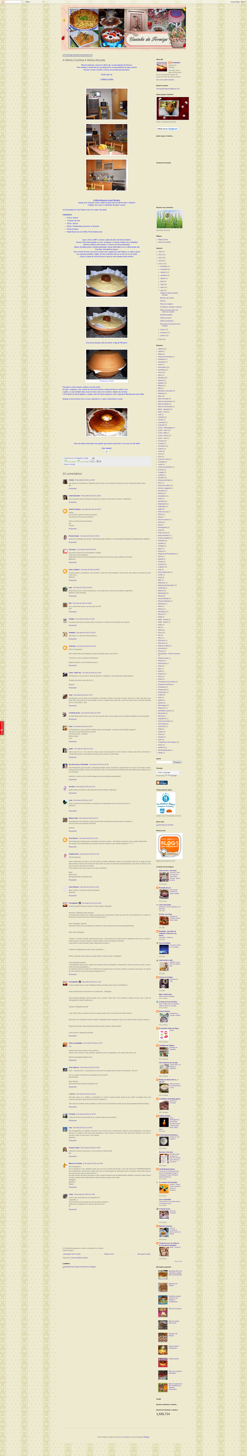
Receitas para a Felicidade (78, 764)
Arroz (160, 372)
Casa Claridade (164, 943)
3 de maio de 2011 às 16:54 (91, 903)
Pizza (160, 676)
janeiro (163, 335)
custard (160, 475)
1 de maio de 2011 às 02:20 (91, 509)
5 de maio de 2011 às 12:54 (86, 1094)
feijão (160, 509)
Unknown (72, 646)
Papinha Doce (74, 854)
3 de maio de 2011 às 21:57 (93, 1043)
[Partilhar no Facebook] (97, 461)
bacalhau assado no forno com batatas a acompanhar (175, 1299)
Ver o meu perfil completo (165, 80)
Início (160, 556)
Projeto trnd (162, 690)
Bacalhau (161, 378)
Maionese (161, 583)
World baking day (164, 750)
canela (160, 420)
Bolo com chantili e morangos (175, 1372)
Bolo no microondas (165, 406)
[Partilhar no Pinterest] (100, 461)
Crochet (161, 470)
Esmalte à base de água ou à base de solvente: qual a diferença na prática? (175, 1157)
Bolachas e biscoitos (165, 391)
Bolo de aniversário (165, 401)
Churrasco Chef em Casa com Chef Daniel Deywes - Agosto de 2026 (175, 876)
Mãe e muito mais (165, 994)
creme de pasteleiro (165, 467)
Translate (173, 776)
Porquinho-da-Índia (165, 684)
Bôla (159, 388)
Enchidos (161, 501)
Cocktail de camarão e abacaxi (171, 307)
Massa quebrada (164, 601)
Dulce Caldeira (74, 570)
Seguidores (162, 718)
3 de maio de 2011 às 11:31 (88, 838)
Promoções (162, 692)
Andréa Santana (75, 509)
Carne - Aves (162, 430)
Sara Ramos (73, 838)
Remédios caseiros (165, 711)
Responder (73, 488)
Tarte (160, 734)
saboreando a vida (166, 960)
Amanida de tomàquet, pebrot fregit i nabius (175, 918)
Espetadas (162, 506)
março (162, 329)
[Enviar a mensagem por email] (90, 461)
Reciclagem (162, 705)
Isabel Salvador (74, 496)
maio (162, 287)
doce (160, 483)
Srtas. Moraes (74, 1067)
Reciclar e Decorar (166, 1152)
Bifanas (161, 385)
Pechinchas (162, 663)
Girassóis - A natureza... (166, 937)
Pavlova (161, 661)
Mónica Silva (73, 818)
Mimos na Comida (75, 1163)
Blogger (146, 1437)
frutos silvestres (163, 535)
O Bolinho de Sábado (166, 1045)
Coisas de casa (163, 459)
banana (161, 380)
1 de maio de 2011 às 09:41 (82, 587)
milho (160, 606)
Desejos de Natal (164, 480)
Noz (159, 627)
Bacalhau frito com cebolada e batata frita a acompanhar (175, 1273)
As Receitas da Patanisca (168, 1135)
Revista (161, 716)
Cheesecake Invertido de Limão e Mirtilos (174, 891)
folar (159, 525)
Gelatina (161, 546)
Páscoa (162, 301)
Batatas (161, 383)
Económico (162, 496)
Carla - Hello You (75, 673)
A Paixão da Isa (74, 713)
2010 (161, 339)
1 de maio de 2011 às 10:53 (85, 633)
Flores (160, 522)
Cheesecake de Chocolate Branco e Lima (175, 1085)
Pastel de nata (163, 658)
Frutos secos (162, 533)
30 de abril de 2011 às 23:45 (85, 480)
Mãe (159, 580)
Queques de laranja (173, 1334)
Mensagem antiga (144, 1254)
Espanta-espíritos (166, 315)
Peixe (160, 666)
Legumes (161, 567)
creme (160, 464)
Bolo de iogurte (163, 404)
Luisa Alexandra (165, 905)
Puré (160, 697)
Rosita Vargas (74, 536)
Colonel (127, 1437)
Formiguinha (73, 903)
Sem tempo (162, 724)
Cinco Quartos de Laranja (168, 1063)
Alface (160, 354)
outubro (163, 272)
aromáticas (162, 370)
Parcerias (161, 648)
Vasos (160, 745)
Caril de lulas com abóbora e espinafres (175, 1066)
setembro (163, 275)
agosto (163, 278)
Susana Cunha (74, 1148)
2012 (161, 261)
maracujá (161, 588)
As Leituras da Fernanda (168, 1182)
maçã (160, 577)
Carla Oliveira (74, 887)
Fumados (161, 541)
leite (159, 570)
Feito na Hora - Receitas (168, 871)
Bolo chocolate (163, 399)
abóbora (161, 349)
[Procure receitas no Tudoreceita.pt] (164, 825)
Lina (70, 1128)
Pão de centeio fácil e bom (174, 1322)
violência (161, 747)
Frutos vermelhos (164, 538)
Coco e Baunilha (165, 1199)
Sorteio (160, 732)
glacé (160, 549)
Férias (160, 514)
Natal (160, 617)
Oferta (160, 630)
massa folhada (163, 598)
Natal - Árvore (163, 622)
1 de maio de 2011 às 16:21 (83, 749)
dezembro (164, 266)
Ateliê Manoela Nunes (167, 1169)
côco (160, 456)
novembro (164, 269)
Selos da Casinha (164, 242)
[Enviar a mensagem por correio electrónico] (92, 458)
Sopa (160, 729)
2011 (161, 264)
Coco (160, 454)
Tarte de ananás (165, 318)
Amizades (161, 362)
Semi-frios (161, 726)
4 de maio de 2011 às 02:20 (89, 1067)
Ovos (160, 633)
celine (71, 1194)
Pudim (160, 695)
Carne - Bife (162, 433)
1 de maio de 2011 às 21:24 (98, 764)
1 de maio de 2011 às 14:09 (90, 713)
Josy (70, 695)
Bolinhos (161, 393)
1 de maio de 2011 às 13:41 (83, 695)
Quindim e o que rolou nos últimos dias (175, 964)
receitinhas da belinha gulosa (169, 1099)
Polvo (160, 679)
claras (160, 451)
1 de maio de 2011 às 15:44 (82, 726)
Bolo (159, 396)
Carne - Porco (163, 435)
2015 (161, 252)
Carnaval (161, 425)
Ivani (70, 726)
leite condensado (164, 572)
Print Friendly (72, 462)
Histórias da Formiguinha (167, 554)
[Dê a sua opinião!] (93, 461)
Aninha (71, 480)
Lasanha (161, 564)
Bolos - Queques (164, 409)
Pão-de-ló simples (166, 304)
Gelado (160, 543)
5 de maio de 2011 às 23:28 (82, 1128)
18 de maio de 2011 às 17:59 (84, 1194)
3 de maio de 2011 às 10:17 (88, 818)
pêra (159, 669)
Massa (160, 596)
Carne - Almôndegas (165, 428)
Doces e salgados (164, 488)
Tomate (160, 737)
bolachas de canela (173, 1284)
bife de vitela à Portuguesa (174, 1347)
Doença (161, 493)
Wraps (160, 753)
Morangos (161, 612)
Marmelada (162, 593)
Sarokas (72, 787)
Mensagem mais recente (72, 1254)
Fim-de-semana (163, 520)
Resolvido (161, 713)
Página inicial (109, 1254)
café (159, 414)
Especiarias (162, 504)
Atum (160, 375)
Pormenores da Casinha (166, 682)
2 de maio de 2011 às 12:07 (83, 800)
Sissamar (72, 549)
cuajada (161, 472)
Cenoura (161, 441)
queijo (160, 700)
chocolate (161, 446)
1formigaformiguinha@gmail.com (168, 89)
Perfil (160, 671)
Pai (159, 635)
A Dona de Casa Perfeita (168, 1002)
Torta (160, 740)
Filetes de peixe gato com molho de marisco (169, 311)
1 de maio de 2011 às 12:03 (86, 646)
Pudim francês (174, 1359)
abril (162, 290)
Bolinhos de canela (167, 298)
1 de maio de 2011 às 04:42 (89, 536)
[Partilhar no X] (95, 461)
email (160, 499)
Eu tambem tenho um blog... (169, 1028)
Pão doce (161, 640)
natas (160, 625)
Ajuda (160, 351)
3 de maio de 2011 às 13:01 (89, 887)
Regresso (161, 708)
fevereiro (163, 333)
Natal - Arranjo (163, 619)
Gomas (160, 551)
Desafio (72, 464)
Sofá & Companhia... (167, 321)
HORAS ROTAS (164, 1116)
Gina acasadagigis (75, 1043)
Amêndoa (161, 359)
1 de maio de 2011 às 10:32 (85, 619)
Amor (160, 364)
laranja (160, 562)
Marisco (161, 591)
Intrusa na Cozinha (166, 977)
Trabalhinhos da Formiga (167, 742)
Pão (159, 638)
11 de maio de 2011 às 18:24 (90, 1148)
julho (162, 281)
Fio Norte (72, 1114)
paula (71, 749)
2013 (161, 258)
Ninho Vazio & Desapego (166, 996)
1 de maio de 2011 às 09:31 (86, 549)
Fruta (160, 530)
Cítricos (161, 449)
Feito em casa (163, 512)
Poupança (161, 687)
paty (70, 587)
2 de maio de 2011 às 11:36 (85, 787)
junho (162, 284)
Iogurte (160, 559)
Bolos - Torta (162, 412)
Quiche (160, 703)
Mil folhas (161, 604)
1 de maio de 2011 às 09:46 (82, 603)
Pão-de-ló (161, 643)
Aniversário (162, 367)
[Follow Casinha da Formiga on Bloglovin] (167, 130)
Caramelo (161, 422)
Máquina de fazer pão (166, 585)
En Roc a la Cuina (165, 914)
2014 (161, 255)
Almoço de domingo (165, 357)
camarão (161, 417)
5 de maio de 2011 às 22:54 (86, 1114)
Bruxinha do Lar (165, 888)
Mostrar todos (178, 1261)
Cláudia (71, 619)
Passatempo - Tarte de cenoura (169, 654)
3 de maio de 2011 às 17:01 (91, 982)
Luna (70, 800)
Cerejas (161, 443)
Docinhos (161, 491)
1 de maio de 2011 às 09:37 (90, 570)
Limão (160, 575)
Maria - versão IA (175, 1247)
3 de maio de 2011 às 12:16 (89, 854)
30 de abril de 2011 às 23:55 (91, 496)
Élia (70, 603)
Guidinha (72, 633)
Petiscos (161, 674)
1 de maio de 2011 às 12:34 (91, 673)
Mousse (161, 614)
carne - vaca (162, 438)
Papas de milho (163, 646)
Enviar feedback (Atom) (79, 1258)
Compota (161, 462)
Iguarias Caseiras (165, 1226)
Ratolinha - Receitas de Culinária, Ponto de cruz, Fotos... (168, 933)
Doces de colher (164, 485)
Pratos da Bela (164, 1011)
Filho (160, 517)
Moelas (160, 609)
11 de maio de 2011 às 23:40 (93, 1163)
